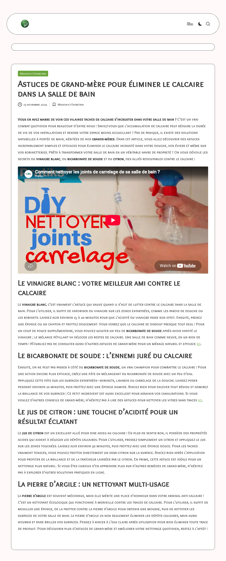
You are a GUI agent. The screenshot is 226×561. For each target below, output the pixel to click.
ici (199, 343)
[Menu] (189, 23)
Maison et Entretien (33, 74)
